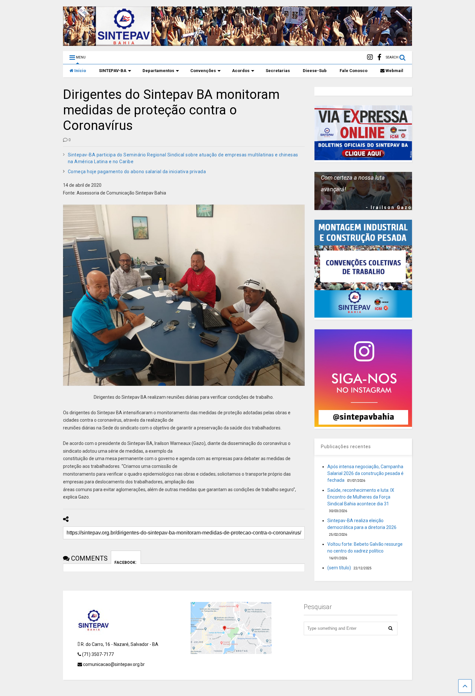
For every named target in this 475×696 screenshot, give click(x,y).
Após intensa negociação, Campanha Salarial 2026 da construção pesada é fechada (365, 473)
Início (80, 70)
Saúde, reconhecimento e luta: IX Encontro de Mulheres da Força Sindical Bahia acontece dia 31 (360, 497)
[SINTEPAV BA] (237, 43)
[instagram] (370, 57)
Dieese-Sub (315, 70)
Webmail (394, 70)
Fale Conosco (353, 70)
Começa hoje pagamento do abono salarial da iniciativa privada (137, 171)
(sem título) (339, 567)
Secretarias (278, 70)
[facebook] (379, 57)
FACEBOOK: (125, 562)
